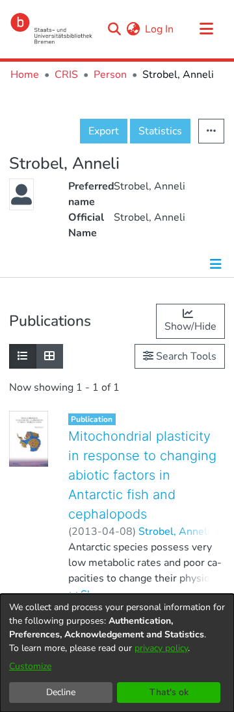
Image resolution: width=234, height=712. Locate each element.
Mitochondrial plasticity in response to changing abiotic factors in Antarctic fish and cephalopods (142, 475)
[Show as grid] (49, 356)
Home (24, 75)
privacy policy (161, 648)
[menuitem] (133, 29)
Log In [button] (160, 29)
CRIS (66, 75)
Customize (30, 666)
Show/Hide (190, 326)
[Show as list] (22, 356)
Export (103, 131)
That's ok (169, 692)
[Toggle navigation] (206, 29)
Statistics (160, 131)
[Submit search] (114, 29)
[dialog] (117, 653)
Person (110, 75)
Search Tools (184, 356)
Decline (60, 692)
